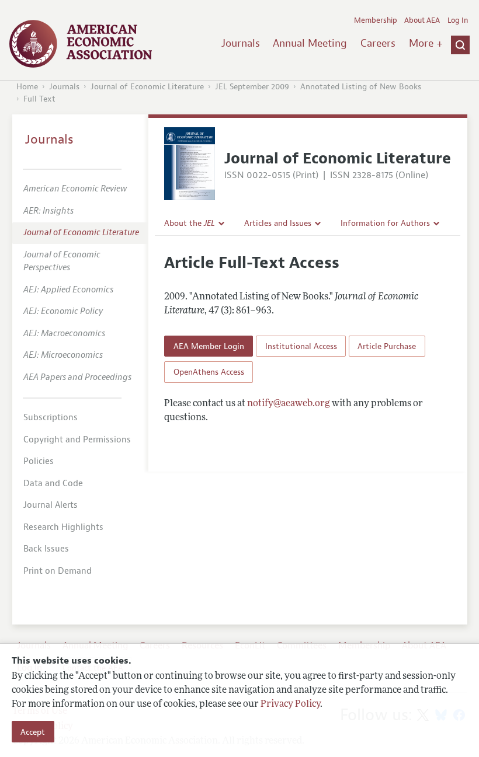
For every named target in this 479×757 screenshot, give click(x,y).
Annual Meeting (310, 43)
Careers (377, 43)
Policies (38, 461)
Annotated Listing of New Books (360, 87)
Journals (240, 43)
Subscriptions (50, 417)
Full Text (39, 99)
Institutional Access (301, 346)
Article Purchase (386, 346)
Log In (457, 20)
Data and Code (53, 483)
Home (27, 87)
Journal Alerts (50, 505)
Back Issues (46, 548)
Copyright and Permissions (77, 439)
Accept (32, 732)
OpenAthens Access (208, 372)
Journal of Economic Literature (147, 87)
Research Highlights (63, 527)
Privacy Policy (290, 704)
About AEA (422, 20)
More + (426, 43)
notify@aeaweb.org (288, 404)
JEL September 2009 (252, 87)
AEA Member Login (208, 346)
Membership (375, 20)
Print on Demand (57, 571)
